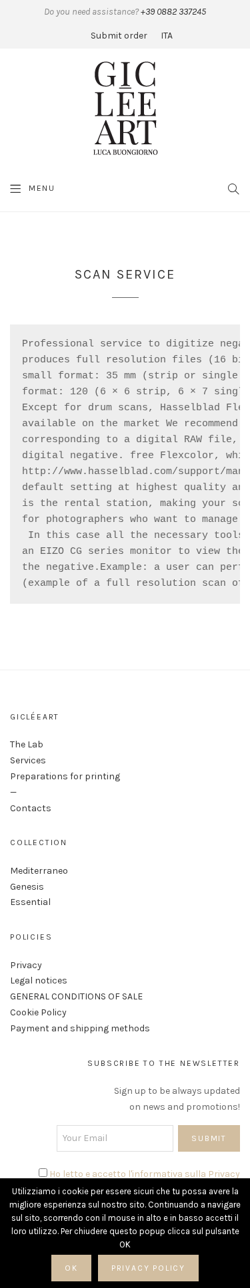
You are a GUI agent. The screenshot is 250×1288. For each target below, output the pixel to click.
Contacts (30, 808)
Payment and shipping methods (80, 1028)
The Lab (26, 744)
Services (28, 760)
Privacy (26, 965)
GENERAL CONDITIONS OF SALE (76, 996)
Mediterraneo (39, 870)
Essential (30, 902)
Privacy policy (148, 1268)
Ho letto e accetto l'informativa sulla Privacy (144, 1174)
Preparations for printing (65, 776)
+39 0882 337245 (172, 11)
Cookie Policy (38, 1012)
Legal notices (38, 980)
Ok (71, 1268)
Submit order (119, 35)
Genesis (27, 886)
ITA (167, 35)
